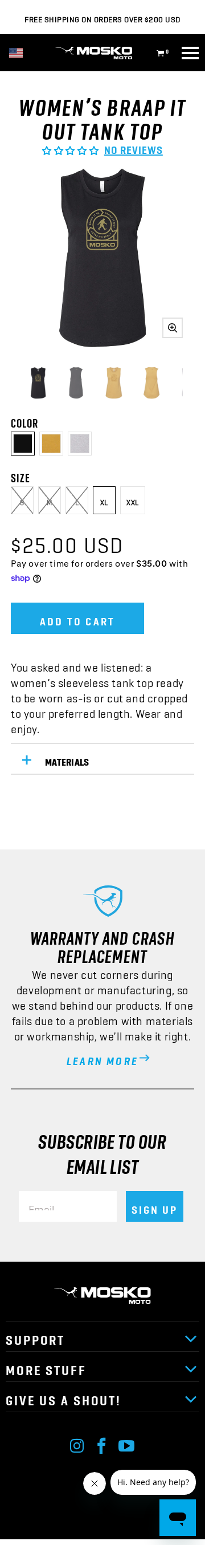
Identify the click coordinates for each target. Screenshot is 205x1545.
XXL (132, 500)
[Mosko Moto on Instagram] (77, 1443)
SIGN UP (155, 1206)
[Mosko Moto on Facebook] (102, 1443)
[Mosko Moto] (103, 53)
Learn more (102, 1058)
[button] (70, 147)
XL (104, 500)
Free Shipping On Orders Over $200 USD (102, 17)
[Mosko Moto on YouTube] (127, 1443)
